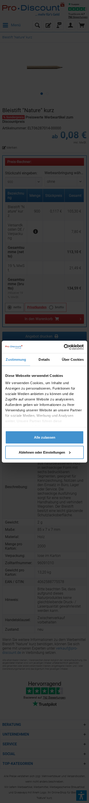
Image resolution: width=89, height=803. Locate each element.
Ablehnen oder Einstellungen (42, 452)
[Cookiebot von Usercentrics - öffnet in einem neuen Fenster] (64, 347)
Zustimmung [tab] (16, 359)
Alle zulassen (44, 437)
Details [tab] (44, 359)
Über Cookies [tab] (73, 359)
